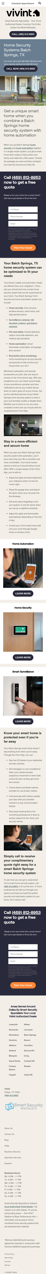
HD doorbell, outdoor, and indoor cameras (23, 323)
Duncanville (29, 1050)
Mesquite (13, 1055)
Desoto (27, 1040)
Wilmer (27, 1024)
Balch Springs (30, 1035)
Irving (26, 1055)
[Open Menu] (3, 3)
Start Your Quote (23, 247)
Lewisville (13, 1024)
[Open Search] (39, 3)
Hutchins (13, 1040)
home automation (24, 148)
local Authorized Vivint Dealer (18, 1206)
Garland (12, 1050)
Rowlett (27, 1066)
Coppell (12, 1074)
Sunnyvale (13, 1029)
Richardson (14, 1035)
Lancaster (28, 1029)
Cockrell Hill (29, 1061)
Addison (12, 1045)
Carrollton (28, 1045)
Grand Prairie (14, 1061)
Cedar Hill (28, 1074)
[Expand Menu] (27, 18)
